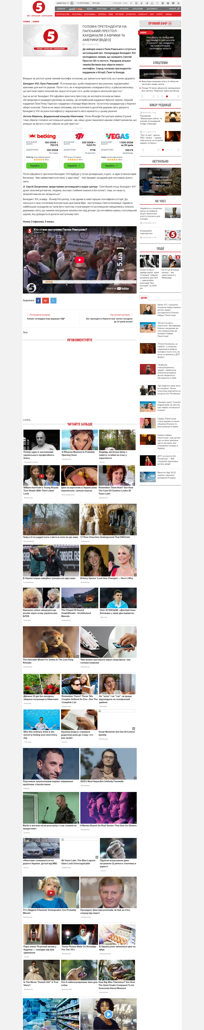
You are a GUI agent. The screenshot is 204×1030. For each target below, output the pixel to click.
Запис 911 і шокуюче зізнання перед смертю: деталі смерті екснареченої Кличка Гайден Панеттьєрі (169, 310)
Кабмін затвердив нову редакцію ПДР (46, 318)
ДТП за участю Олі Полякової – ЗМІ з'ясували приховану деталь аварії (168, 460)
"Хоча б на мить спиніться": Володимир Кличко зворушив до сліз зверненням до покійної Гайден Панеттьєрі (169, 329)
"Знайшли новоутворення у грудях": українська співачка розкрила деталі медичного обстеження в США (167, 371)
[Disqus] (80, 383)
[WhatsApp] (152, 3)
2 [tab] (158, 96)
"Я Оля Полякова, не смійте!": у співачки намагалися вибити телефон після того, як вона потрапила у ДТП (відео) (169, 350)
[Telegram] (146, 3)
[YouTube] (173, 3)
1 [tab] (154, 96)
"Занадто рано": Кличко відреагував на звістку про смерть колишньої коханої (169, 406)
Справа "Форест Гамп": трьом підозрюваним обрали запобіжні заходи (158, 84)
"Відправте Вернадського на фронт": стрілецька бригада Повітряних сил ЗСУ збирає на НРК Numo (150, 142)
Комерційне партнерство (146, 232)
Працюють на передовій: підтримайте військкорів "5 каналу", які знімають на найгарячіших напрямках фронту (151, 124)
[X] (157, 3)
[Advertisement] (80, 149)
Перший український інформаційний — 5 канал (39, 9)
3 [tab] (162, 96)
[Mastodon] (162, 3)
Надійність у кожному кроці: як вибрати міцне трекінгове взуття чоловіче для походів (151, 213)
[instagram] (136, 3)
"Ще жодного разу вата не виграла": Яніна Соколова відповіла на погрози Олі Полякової (169, 390)
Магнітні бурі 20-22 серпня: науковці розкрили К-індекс (167, 475)
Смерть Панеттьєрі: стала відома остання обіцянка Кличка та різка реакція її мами (168, 422)
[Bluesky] (168, 3)
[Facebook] (131, 3)
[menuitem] (61, 8)
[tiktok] (141, 3)
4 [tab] (167, 96)
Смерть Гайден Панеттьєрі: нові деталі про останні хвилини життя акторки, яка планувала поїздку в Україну (169, 442)
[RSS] (178, 3)
